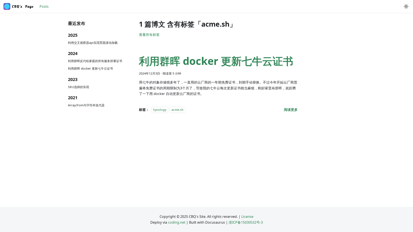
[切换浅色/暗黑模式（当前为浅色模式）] (406, 6)
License (247, 216)
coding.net (176, 222)
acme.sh (177, 110)
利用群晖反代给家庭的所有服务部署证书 (95, 61)
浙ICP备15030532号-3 (246, 222)
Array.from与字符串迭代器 (86, 105)
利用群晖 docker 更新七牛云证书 (90, 68)
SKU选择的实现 (78, 87)
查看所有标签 (149, 34)
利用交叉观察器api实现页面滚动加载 (93, 43)
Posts (44, 6)
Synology (159, 110)
